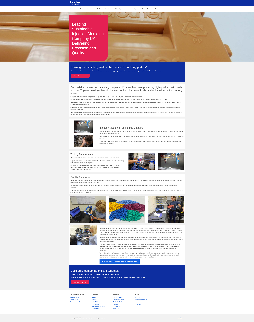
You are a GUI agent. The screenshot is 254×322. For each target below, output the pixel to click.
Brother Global (180, 318)
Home (73, 9)
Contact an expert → (80, 76)
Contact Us (146, 9)
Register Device (117, 306)
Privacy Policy (74, 299)
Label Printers (95, 302)
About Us (137, 297)
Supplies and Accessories (99, 306)
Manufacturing (132, 9)
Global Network (74, 297)
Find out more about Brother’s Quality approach (119, 261)
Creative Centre (117, 297)
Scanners (94, 299)
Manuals (115, 304)
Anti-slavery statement (141, 299)
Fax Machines (95, 304)
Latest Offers (95, 308)
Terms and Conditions (76, 302)
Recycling (116, 308)
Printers (94, 297)
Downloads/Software (118, 299)
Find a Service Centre (119, 302)
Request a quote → (80, 282)
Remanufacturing (86, 9)
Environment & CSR (104, 9)
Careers (158, 9)
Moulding (119, 9)
